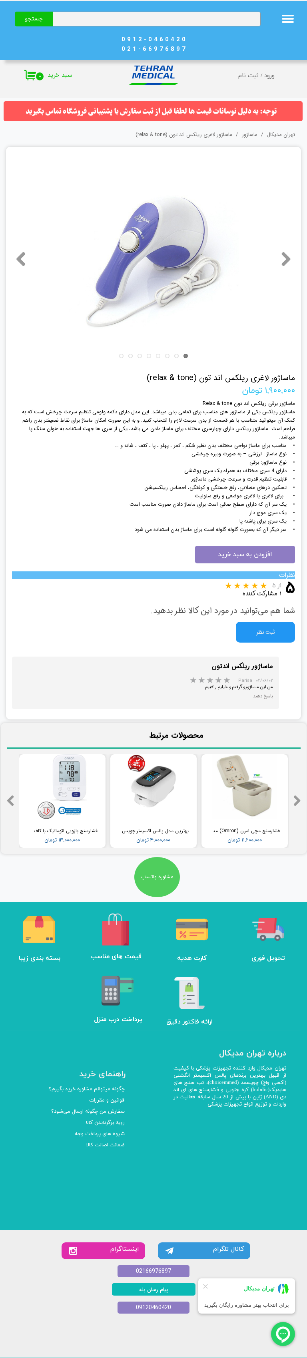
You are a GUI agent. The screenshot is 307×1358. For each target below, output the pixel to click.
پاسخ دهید (263, 696)
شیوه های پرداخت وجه (100, 1134)
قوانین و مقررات (107, 1100)
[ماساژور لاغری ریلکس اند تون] (153, 259)
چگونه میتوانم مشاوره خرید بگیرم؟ (87, 1089)
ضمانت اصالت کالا (105, 1145)
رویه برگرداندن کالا (105, 1122)
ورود (269, 76)
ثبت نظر (265, 632)
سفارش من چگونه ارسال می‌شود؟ (88, 1111)
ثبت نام (248, 76)
